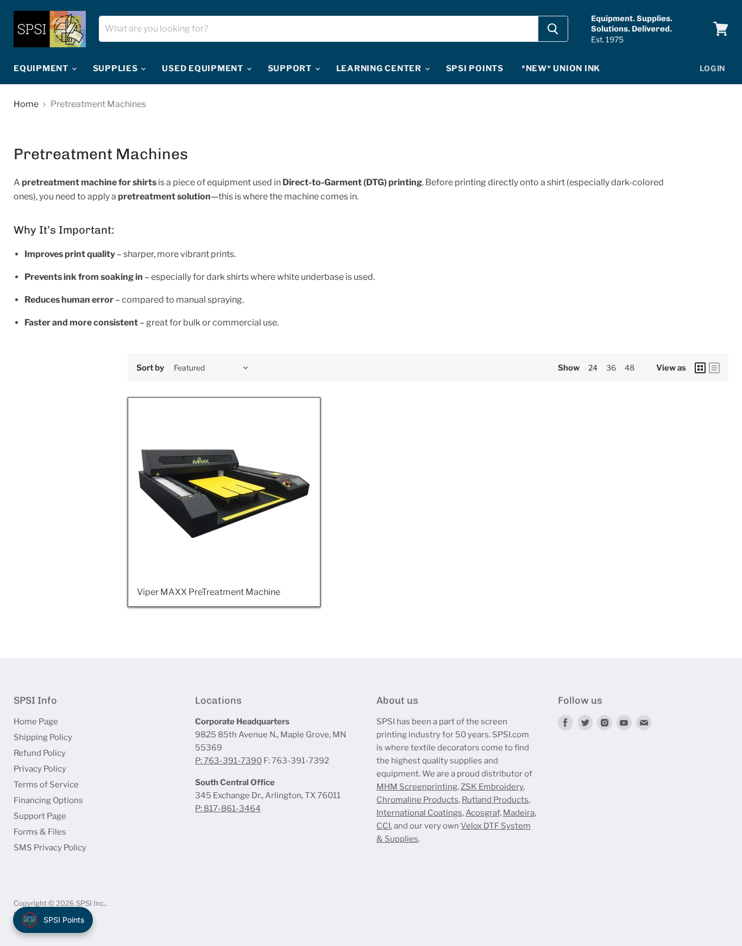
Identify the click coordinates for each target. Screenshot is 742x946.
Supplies (116, 68)
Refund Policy (40, 753)
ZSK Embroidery (492, 787)
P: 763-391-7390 (228, 761)
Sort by (150, 368)
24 (593, 367)
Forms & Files (40, 832)
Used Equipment (203, 68)
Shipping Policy (43, 737)
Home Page (36, 721)
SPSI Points (475, 68)
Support (291, 68)
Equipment (42, 68)
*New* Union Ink (560, 68)
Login (713, 68)
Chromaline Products (417, 800)
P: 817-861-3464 (228, 808)
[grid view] (700, 367)
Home (26, 104)
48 (629, 367)
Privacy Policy (40, 769)
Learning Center (380, 68)
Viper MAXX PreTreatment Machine (208, 592)
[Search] (553, 28)
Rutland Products (495, 800)
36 (611, 367)
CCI (383, 826)
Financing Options (48, 800)
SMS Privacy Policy (50, 848)
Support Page (40, 816)
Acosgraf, (483, 813)
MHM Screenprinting (416, 787)
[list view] (714, 367)
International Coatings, (420, 813)
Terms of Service (46, 785)
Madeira (519, 813)
